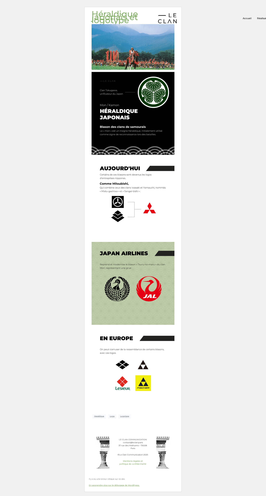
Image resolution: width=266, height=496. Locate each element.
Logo (112, 416)
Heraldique (99, 416)
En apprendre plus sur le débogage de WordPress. (114, 485)
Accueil (247, 18)
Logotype (124, 416)
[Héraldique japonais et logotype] (133, 46)
